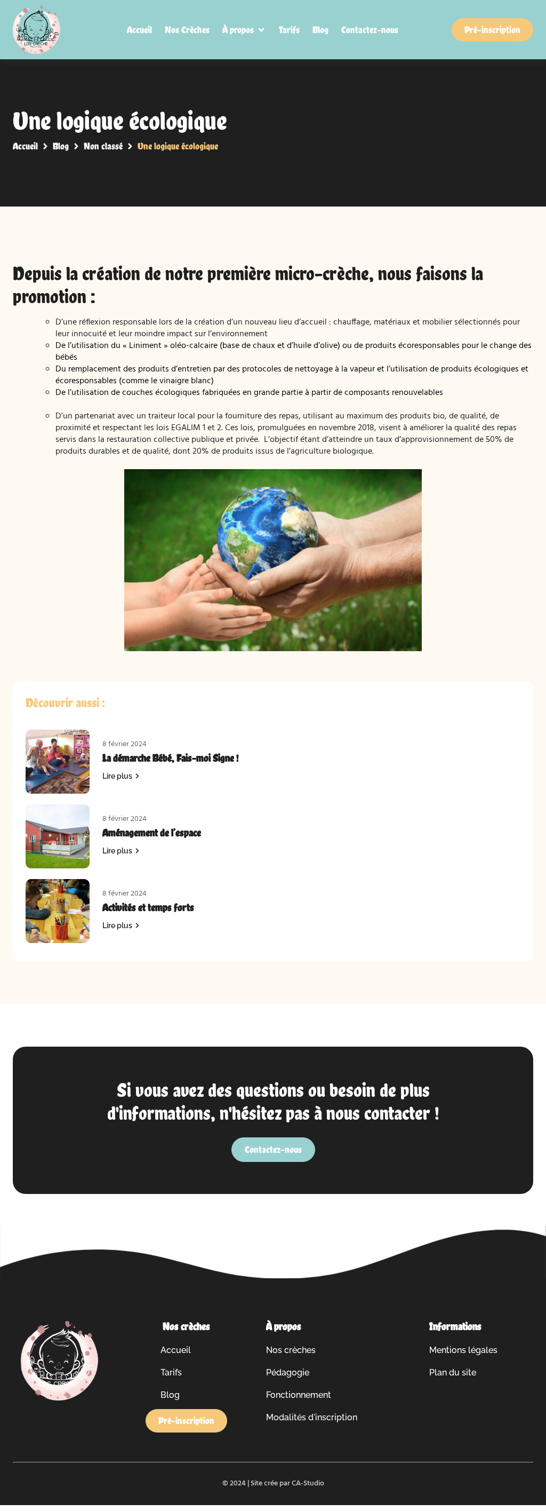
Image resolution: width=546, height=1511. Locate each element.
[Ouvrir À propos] (261, 30)
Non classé (103, 146)
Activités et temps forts (148, 907)
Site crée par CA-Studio (287, 1483)
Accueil (25, 146)
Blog (61, 146)
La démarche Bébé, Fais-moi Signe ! (170, 757)
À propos (283, 1326)
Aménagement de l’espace (151, 832)
